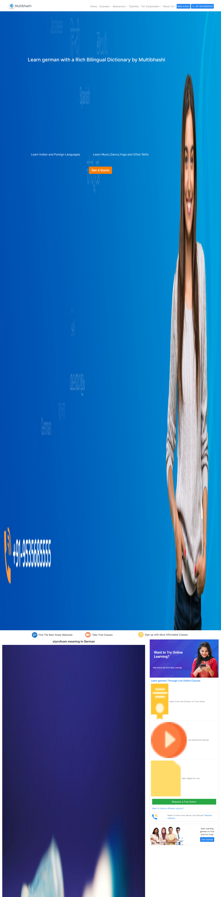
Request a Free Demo (184, 801)
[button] (105, 6)
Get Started (207, 839)
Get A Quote (100, 170)
